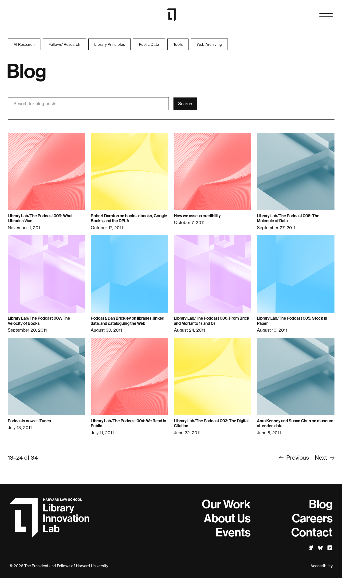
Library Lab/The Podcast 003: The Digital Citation (211, 423)
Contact (312, 532)
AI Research (24, 44)
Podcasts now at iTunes (29, 420)
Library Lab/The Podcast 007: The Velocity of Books (39, 321)
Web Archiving (209, 44)
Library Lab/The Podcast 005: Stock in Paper (292, 321)
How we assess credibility (197, 215)
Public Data (149, 44)
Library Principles (109, 44)
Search (185, 103)
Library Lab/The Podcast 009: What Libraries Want (40, 218)
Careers (312, 518)
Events (233, 532)
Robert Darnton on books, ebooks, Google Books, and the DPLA (129, 218)
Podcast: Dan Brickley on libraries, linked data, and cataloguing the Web (127, 321)
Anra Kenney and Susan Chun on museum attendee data (295, 423)
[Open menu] (326, 15)
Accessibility (322, 565)
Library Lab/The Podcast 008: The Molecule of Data (288, 218)
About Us (227, 518)
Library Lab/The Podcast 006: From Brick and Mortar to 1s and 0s (211, 321)
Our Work (226, 504)
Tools (178, 44)
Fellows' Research (64, 44)
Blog (321, 504)
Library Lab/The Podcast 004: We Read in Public (128, 423)
